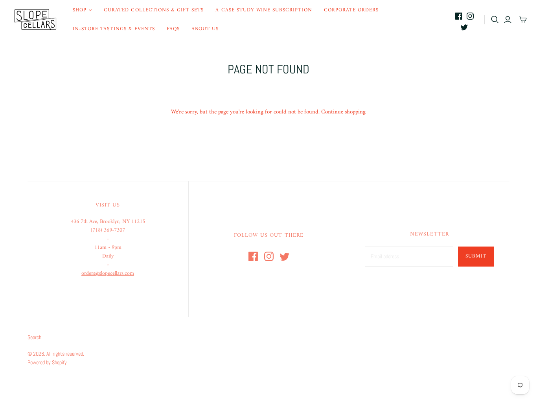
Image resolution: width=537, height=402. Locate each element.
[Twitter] (464, 27)
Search (34, 337)
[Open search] (495, 20)
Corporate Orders (351, 10)
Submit (475, 256)
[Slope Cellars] (35, 19)
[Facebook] (459, 16)
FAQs (173, 28)
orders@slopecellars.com (107, 273)
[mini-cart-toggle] (523, 19)
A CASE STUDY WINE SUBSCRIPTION (263, 10)
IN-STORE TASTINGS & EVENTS (114, 28)
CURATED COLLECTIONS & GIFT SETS (154, 10)
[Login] (508, 19)
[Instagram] (470, 16)
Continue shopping (343, 112)
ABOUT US (205, 28)
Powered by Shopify (47, 362)
